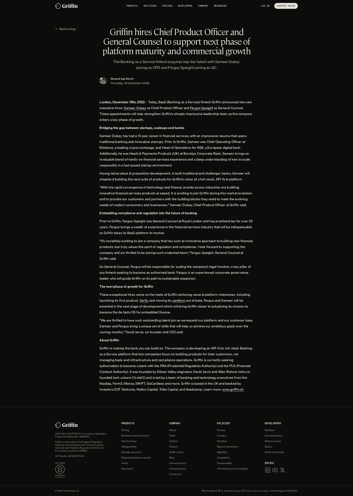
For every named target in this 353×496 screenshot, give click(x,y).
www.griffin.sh (233, 389)
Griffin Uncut (176, 452)
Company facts (177, 468)
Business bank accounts (135, 435)
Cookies (221, 435)
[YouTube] (275, 470)
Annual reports (177, 463)
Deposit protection (227, 446)
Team (172, 435)
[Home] (66, 6)
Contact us (175, 474)
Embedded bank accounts (136, 457)
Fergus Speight (201, 108)
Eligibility (222, 452)
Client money (128, 441)
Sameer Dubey (135, 108)
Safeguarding (128, 446)
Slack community (274, 452)
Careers (173, 446)
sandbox (178, 300)
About (172, 430)
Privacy (221, 430)
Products (132, 5)
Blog (171, 457)
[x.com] (282, 470)
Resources (220, 5)
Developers (185, 5)
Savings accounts (131, 452)
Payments (127, 468)
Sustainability (224, 463)
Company (203, 5)
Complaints (223, 457)
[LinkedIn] (268, 470)
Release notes (273, 441)
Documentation (274, 435)
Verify (144, 300)
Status (268, 446)
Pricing (167, 5)
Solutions (150, 5)
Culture (173, 441)
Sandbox (222, 441)
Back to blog (67, 28)
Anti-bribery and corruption (232, 468)
